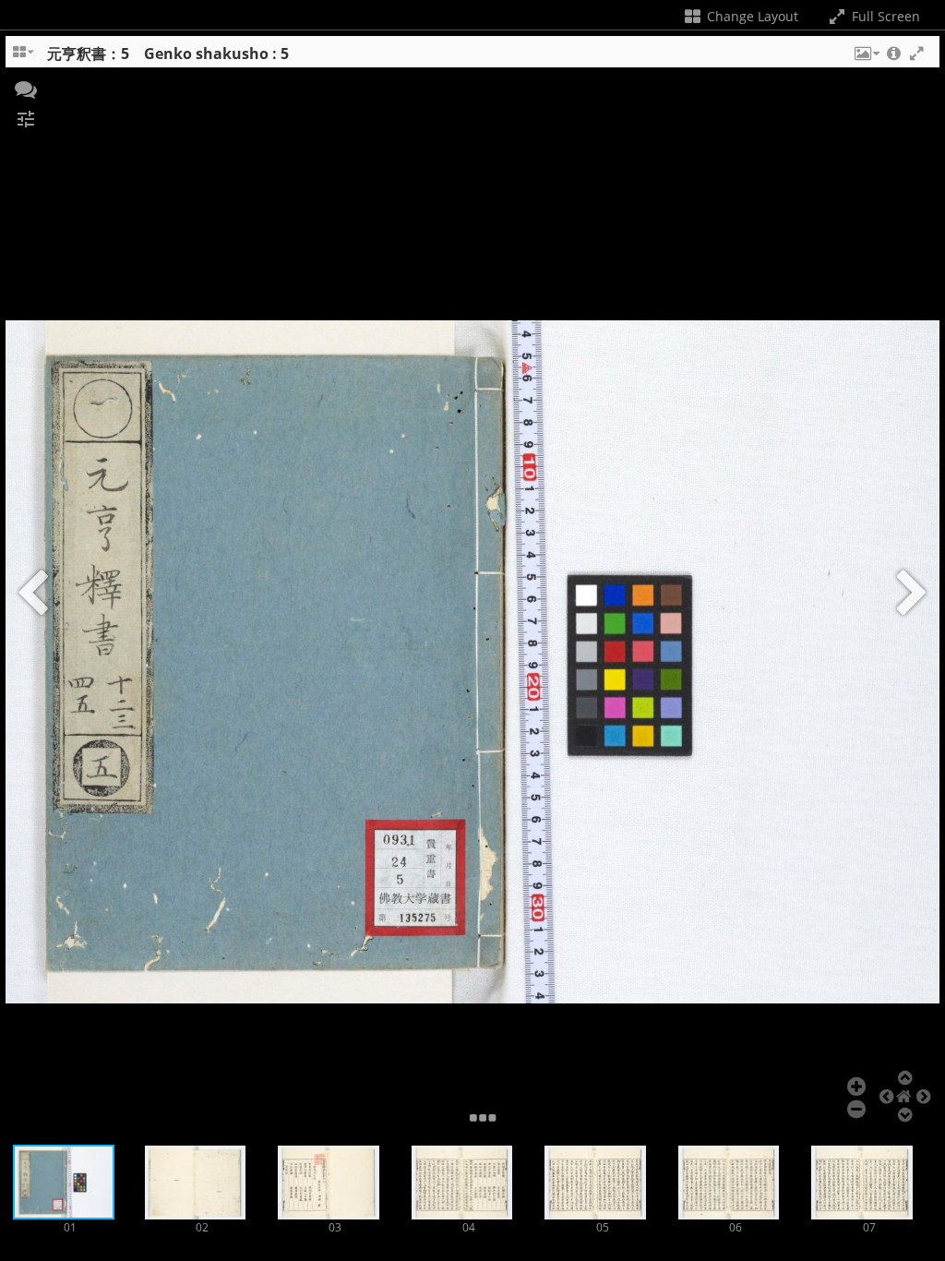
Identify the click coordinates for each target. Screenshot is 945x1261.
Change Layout (750, 16)
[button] (865, 58)
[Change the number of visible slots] (24, 58)
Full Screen (884, 16)
